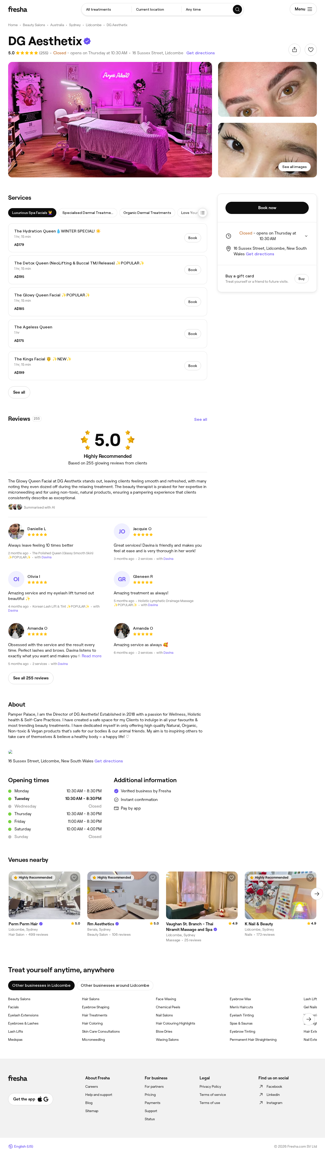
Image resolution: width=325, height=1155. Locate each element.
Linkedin (273, 1095)
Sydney (75, 25)
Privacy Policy (210, 1086)
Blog (88, 1103)
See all (200, 419)
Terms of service (213, 1095)
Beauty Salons (34, 25)
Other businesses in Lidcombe (41, 985)
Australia (57, 25)
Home (13, 25)
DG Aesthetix (117, 25)
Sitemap (91, 1111)
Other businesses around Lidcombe (115, 985)
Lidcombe (94, 25)
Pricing (150, 1095)
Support (151, 1111)
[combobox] (106, 9)
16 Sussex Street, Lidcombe (157, 53)
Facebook (274, 1086)
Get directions (200, 53)
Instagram (274, 1103)
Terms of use (210, 1103)
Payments (152, 1103)
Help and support (98, 1095)
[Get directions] (107, 752)
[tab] (32, 212)
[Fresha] (17, 9)
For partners (154, 1086)
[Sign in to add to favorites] (311, 50)
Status (150, 1119)
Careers (91, 1086)
